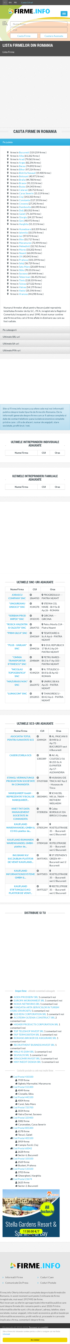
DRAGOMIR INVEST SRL (27, 1058)
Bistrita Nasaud (27, 172)
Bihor (22, 169)
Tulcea (22, 283)
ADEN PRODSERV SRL (26, 997)
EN (10, 2)
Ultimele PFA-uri (12, 350)
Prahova (23, 259)
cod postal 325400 (23, 1117)
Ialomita (23, 232)
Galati (22, 213)
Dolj (21, 210)
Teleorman (24, 276)
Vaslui (22, 290)
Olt (20, 256)
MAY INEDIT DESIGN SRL (27, 1061)
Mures (22, 249)
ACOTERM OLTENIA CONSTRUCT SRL (34, 1017)
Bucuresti (24, 152)
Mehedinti (24, 246)
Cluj (21, 196)
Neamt (22, 253)
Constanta (24, 200)
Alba (21, 155)
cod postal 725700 (23, 1107)
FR (15, 2)
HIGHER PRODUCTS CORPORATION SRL (36, 1024)
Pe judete (8, 142)
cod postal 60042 (22, 1148)
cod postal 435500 (23, 1076)
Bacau (22, 166)
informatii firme (14, 1277)
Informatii (6, 1334)
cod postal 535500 (23, 1168)
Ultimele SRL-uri (11, 336)
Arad (21, 159)
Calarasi (23, 189)
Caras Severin (26, 193)
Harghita (23, 224)
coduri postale (48, 1282)
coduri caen (47, 1277)
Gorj (21, 220)
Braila (22, 179)
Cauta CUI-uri (27, 2)
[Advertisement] (35, 92)
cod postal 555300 (23, 1086)
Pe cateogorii (10, 329)
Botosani (23, 176)
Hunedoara (25, 229)
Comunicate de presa (16, 1282)
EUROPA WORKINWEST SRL (29, 1000)
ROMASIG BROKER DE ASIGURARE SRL (35, 1038)
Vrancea (23, 293)
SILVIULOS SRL (22, 1055)
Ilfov (21, 239)
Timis (22, 280)
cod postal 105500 (23, 1158)
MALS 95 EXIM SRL (24, 1051)
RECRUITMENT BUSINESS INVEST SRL (34, 1044)
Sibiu (21, 270)
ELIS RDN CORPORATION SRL (30, 1014)
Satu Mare (24, 266)
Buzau (22, 186)
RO (5, 2)
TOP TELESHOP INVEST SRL (29, 1031)
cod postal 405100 (23, 1138)
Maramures (25, 242)
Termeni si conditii (38, 1327)
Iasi (21, 235)
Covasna (23, 203)
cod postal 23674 (22, 1179)
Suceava (23, 273)
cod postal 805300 (23, 1127)
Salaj (21, 263)
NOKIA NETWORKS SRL (27, 1003)
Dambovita (25, 206)
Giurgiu (23, 217)
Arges (22, 162)
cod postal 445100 (23, 1097)
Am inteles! (35, 1340)
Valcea (22, 287)
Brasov (22, 183)
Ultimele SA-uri (11, 343)
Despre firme (21, 991)
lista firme (8, 51)
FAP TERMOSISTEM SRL (27, 1034)
